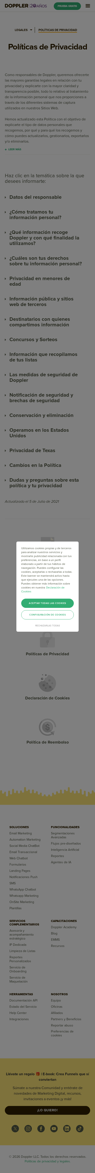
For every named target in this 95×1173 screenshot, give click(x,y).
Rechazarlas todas (47, 625)
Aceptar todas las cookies (47, 603)
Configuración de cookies (47, 614)
